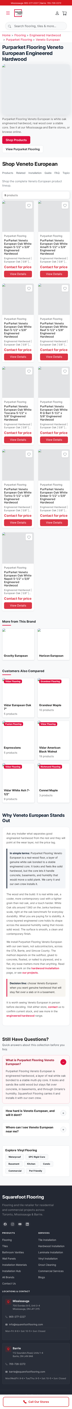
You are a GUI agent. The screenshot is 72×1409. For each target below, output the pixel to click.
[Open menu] (8, 13)
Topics (67, 172)
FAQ (57, 172)
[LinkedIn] (27, 1224)
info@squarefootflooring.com (26, 1324)
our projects (30, 972)
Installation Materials (14, 1264)
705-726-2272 (17, 1363)
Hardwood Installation (51, 1246)
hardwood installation (45, 968)
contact (53, 1006)
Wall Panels (9, 1258)
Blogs (41, 1277)
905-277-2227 (17, 1316)
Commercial (14, 1170)
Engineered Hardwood (45, 35)
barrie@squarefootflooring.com (27, 1371)
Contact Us (9, 1283)
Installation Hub (11, 1271)
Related (20, 172)
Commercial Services (51, 1271)
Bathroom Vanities (13, 1252)
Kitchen (31, 1163)
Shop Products (16, 140)
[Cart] (64, 13)
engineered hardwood (20, 1015)
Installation (35, 172)
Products (7, 172)
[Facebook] (5, 1224)
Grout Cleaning (47, 1264)
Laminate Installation (50, 1252)
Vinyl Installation (48, 1258)
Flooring (20, 35)
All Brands (8, 1277)
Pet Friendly (35, 1170)
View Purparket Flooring (23, 149)
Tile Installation (47, 1239)
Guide (48, 172)
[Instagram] (13, 1224)
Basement (13, 1163)
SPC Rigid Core (37, 1156)
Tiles (5, 1246)
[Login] (57, 13)
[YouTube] (20, 1224)
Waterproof (14, 1156)
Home (6, 35)
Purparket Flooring (19, 39)
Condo (46, 1163)
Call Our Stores (38, 1402)
